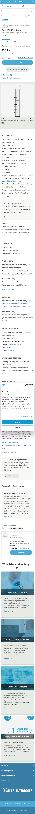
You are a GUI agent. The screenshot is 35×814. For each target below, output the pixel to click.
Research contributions (10, 78)
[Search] (30, 11)
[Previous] (30, 119)
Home (3, 16)
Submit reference (13, 476)
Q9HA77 (11, 350)
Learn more (8, 611)
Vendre (27, 810)
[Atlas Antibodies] (7, 6)
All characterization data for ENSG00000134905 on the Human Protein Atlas (16, 445)
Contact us (8, 658)
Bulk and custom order (25, 57)
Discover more (9, 755)
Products (9, 16)
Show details (25, 416)
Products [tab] (4, 765)
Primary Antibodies (18, 16)
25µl (14, 41)
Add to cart (17, 63)
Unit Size (4, 38)
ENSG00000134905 (15, 344)
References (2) (6, 75)
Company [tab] (4, 781)
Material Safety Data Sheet (11, 181)
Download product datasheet (19, 69)
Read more (8, 708)
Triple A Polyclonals (30, 16)
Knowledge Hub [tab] (7, 771)
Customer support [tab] (8, 776)
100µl (6, 42)
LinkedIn (18, 804)
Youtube (27, 804)
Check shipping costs (9, 53)
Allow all (17, 422)
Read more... (8, 516)
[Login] (23, 6)
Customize (16, 427)
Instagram (8, 804)
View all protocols (8, 290)
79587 (9, 347)
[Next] (33, 119)
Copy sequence (11, 217)
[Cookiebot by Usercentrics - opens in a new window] (25, 385)
